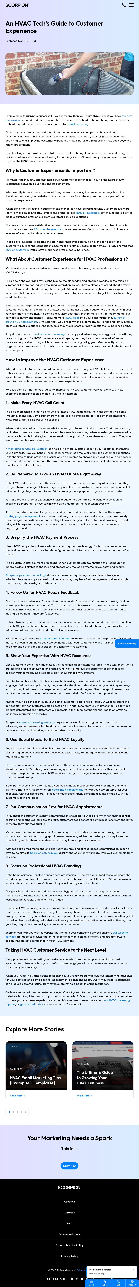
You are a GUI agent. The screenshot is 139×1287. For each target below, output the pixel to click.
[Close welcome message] (133, 1269)
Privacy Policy (69, 1256)
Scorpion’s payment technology (25, 575)
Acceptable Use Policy (69, 1245)
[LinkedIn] (87, 1279)
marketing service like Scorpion (28, 449)
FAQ (69, 1223)
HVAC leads (72, 317)
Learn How (69, 1165)
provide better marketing (49, 334)
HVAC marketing (78, 124)
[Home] (17, 5)
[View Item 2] (13, 1112)
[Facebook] (72, 1279)
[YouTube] (82, 1279)
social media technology (67, 789)
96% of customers (17, 250)
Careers (69, 1212)
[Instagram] (92, 1279)
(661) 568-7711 (55, 1278)
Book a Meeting (127, 643)
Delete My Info (84, 1270)
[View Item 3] (17, 1112)
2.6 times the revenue (47, 229)
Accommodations (69, 1234)
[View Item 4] (21, 1112)
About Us (69, 1201)
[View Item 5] (25, 1112)
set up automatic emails (55, 638)
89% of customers (88, 212)
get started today (31, 1004)
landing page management (22, 516)
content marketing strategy (37, 722)
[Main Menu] (131, 5)
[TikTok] (77, 1279)
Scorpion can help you (44, 853)
